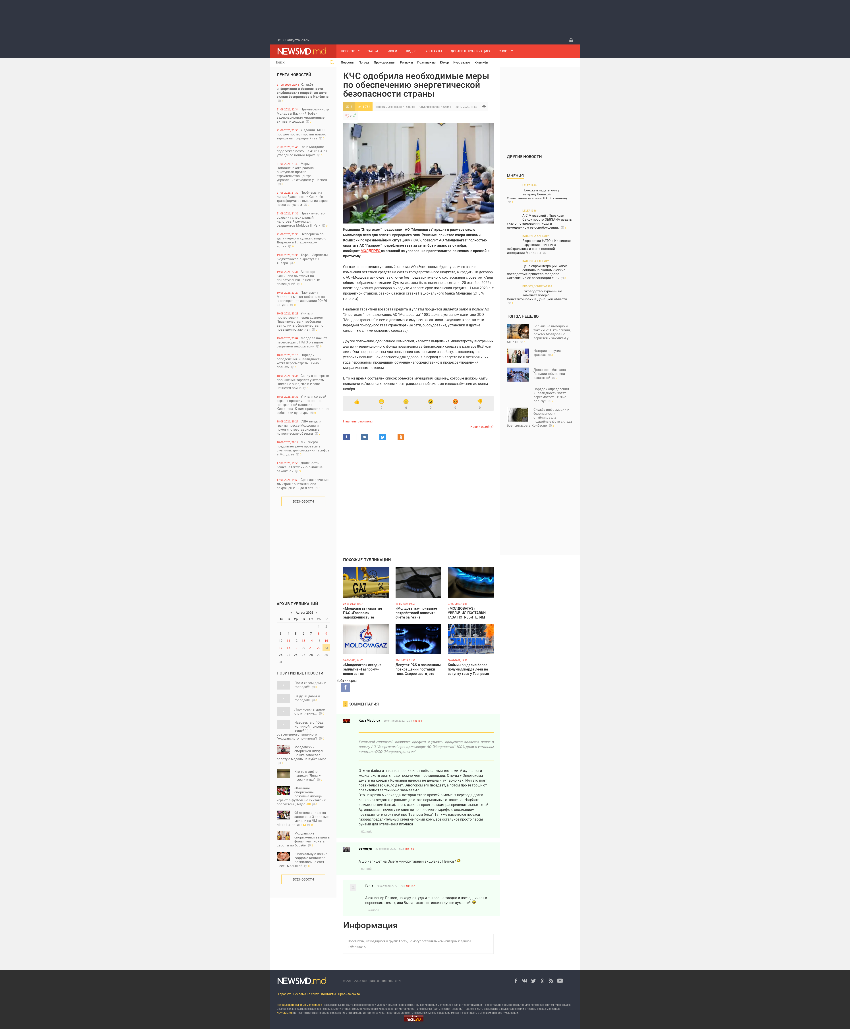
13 (303, 640)
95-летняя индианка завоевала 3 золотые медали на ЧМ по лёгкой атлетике (302, 818)
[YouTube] (560, 980)
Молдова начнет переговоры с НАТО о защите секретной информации (302, 342)
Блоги (392, 51)
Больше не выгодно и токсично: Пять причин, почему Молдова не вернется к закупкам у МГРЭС (539, 334)
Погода (364, 62)
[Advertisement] (303, 550)
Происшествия (385, 62)
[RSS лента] (551, 980)
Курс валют (461, 62)
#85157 (410, 886)
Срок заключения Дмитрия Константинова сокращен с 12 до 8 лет (302, 483)
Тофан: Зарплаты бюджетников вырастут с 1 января (302, 258)
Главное (410, 106)
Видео (411, 51)
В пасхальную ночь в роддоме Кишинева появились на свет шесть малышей (302, 860)
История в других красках (547, 352)
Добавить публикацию (470, 51)
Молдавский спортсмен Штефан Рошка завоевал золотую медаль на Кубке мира (301, 755)
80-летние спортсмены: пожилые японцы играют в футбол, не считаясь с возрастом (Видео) (301, 796)
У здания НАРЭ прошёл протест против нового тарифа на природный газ (301, 134)
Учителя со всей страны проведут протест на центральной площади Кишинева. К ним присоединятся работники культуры (303, 404)
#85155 (409, 848)
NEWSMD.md (285, 1012)
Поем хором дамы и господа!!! (310, 684)
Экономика (395, 106)
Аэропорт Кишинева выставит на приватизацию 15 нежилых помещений (298, 277)
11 (288, 640)
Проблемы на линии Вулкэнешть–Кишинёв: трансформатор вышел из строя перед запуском (302, 198)
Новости (348, 51)
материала (553, 1008)
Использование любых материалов (299, 1004)
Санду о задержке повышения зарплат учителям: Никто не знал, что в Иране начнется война (303, 381)
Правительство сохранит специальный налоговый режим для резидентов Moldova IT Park (302, 219)
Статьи (372, 51)
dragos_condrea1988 (537, 286)
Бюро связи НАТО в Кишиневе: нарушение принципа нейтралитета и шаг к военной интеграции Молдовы (539, 247)
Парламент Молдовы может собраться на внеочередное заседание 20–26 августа (302, 298)
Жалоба (367, 831)
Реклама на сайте (306, 994)
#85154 (417, 720)
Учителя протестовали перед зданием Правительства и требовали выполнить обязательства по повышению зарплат (300, 321)
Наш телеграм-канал (358, 421)
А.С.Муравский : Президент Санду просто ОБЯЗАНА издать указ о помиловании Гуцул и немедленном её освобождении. (539, 221)
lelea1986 (529, 185)
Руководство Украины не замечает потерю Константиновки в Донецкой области (537, 297)
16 (326, 640)
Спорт (504, 51)
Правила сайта (349, 994)
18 (288, 648)
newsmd (446, 106)
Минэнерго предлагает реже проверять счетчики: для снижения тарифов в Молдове (303, 448)
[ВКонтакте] (524, 980)
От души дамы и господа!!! (307, 698)
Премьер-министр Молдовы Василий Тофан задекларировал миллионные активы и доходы (303, 115)
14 (311, 640)
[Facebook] (515, 980)
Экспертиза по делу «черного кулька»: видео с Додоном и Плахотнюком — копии (301, 240)
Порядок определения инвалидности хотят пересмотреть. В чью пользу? (299, 361)
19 (296, 648)
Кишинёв (481, 62)
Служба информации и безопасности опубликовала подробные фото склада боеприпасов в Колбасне (302, 92)
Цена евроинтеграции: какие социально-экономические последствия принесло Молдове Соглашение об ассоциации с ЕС (537, 272)
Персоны (347, 62)
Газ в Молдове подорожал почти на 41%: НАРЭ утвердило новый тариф (302, 151)
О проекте (284, 994)
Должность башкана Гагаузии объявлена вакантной (300, 467)
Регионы (406, 62)
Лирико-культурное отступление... (309, 711)
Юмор (444, 62)
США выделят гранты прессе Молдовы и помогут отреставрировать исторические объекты (300, 427)
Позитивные (426, 62)
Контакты (433, 51)
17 (280, 648)
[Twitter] (533, 980)
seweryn (365, 848)
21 (311, 648)
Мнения (515, 175)
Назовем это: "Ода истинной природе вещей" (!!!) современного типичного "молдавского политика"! (300, 730)
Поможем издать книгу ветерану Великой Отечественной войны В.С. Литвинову (537, 196)
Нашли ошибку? (482, 426)
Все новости (303, 501)
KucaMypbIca (369, 720)
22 (319, 648)
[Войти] (571, 40)
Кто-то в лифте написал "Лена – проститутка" (308, 775)
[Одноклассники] (542, 980)
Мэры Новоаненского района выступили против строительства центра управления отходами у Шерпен (302, 173)
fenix (369, 885)
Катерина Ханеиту (535, 235)
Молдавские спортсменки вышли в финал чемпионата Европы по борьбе (303, 839)
